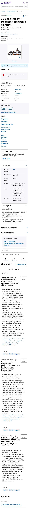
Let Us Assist (6, 158)
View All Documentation (8, 112)
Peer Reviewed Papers (4, 137)
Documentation (6, 127)
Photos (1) (14, 61)
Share (26, 16)
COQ (10, 108)
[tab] (4, 11)
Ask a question (13, 34)
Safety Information (7, 124)
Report (17, 354)
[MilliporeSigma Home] (7, 3)
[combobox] (14, 6)
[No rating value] (4, 32)
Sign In (3, 66)
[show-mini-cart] (27, 3)
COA (3, 108)
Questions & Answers (4, 142)
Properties (4, 119)
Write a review (5, 34)
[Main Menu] (2, 3)
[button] (24, 278)
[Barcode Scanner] (24, 3)
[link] (5, 250)
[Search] (26, 6)
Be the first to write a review (12, 505)
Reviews (3, 146)
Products (3, 11)
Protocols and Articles (5, 130)
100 (14, 169)
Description (4, 122)
